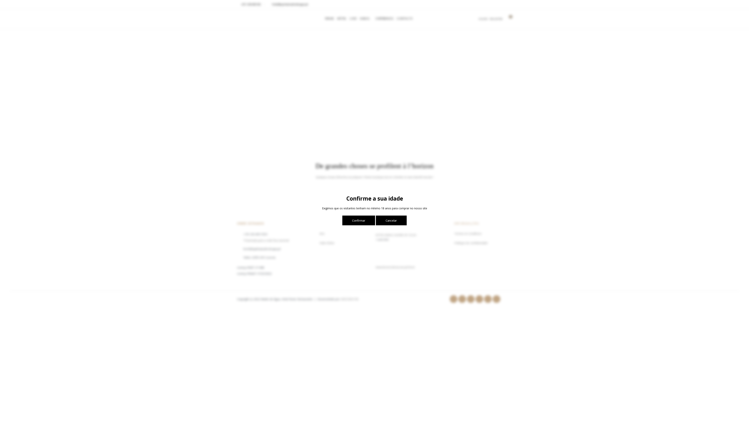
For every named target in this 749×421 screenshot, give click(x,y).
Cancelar (391, 220)
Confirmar (358, 220)
